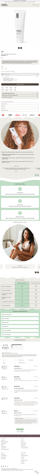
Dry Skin (22, 457)
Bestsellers (3, 454)
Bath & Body (3, 457)
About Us (22, 441)
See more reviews (20, 429)
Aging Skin (23, 454)
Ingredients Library (4, 441)
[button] (35, 5)
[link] (4, 55)
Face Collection (4, 455)
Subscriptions (3, 443)
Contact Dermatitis (24, 455)
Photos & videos (22, 362)
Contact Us (3, 440)
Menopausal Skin (24, 460)
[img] (14, 353)
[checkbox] (22, 362)
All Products (3, 458)
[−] (2, 68)
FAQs (22, 440)
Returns (2, 444)
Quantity (2, 66)
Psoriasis (22, 461)
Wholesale (23, 444)
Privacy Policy (23, 446)
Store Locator (3, 446)
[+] (6, 68)
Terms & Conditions (24, 447)
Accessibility (3, 447)
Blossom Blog (23, 443)
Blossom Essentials (7, 468)
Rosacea (22, 463)
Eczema (22, 458)
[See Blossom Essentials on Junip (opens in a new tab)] (22, 431)
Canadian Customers (5, 449)
